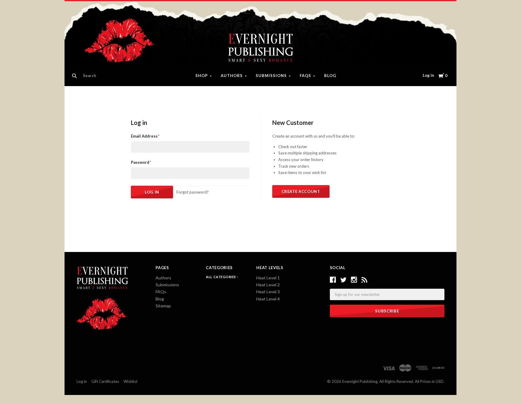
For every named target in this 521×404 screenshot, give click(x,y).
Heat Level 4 (268, 298)
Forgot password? (192, 192)
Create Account (301, 191)
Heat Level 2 (268, 284)
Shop (201, 75)
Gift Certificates (105, 381)
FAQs (305, 75)
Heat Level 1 (268, 277)
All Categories (221, 277)
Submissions (271, 75)
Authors (232, 75)
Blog (330, 75)
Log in (428, 75)
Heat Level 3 (268, 291)
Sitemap (163, 305)
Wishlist (130, 381)
